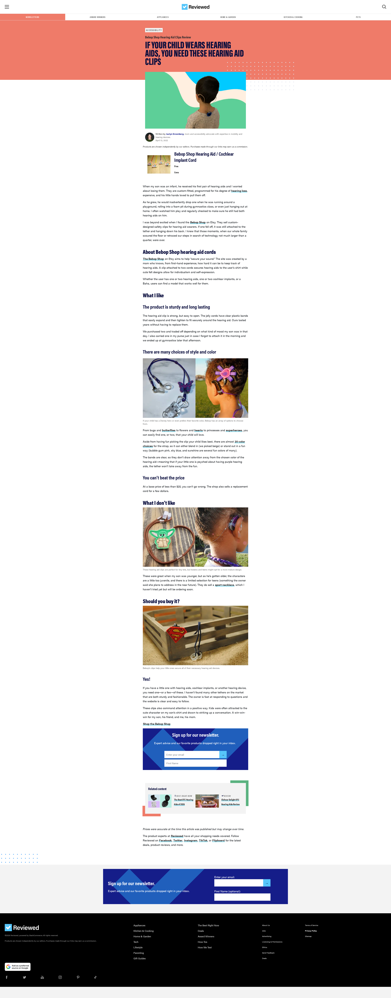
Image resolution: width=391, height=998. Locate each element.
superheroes (234, 430)
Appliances (163, 17)
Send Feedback (268, 952)
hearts (198, 430)
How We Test (205, 947)
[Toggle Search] (384, 7)
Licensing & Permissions (272, 941)
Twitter (177, 840)
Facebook (165, 840)
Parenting (138, 953)
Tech (135, 942)
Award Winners (98, 17)
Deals (201, 931)
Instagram (190, 840)
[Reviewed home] (195, 7)
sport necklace (224, 585)
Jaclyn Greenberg (175, 133)
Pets (358, 17)
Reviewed (177, 836)
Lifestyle (138, 947)
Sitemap (308, 936)
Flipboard (218, 840)
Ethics (264, 947)
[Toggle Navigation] (7, 7)
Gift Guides (139, 958)
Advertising (266, 936)
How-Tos (202, 942)
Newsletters (32, 17)
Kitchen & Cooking (293, 17)
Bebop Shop (198, 222)
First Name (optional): (227, 891)
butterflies (168, 430)
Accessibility (154, 30)
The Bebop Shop (153, 259)
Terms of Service (311, 925)
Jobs (264, 930)
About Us (266, 925)
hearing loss (239, 191)
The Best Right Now (208, 925)
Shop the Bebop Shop (156, 724)
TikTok (203, 840)
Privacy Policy (311, 930)
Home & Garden (228, 17)
